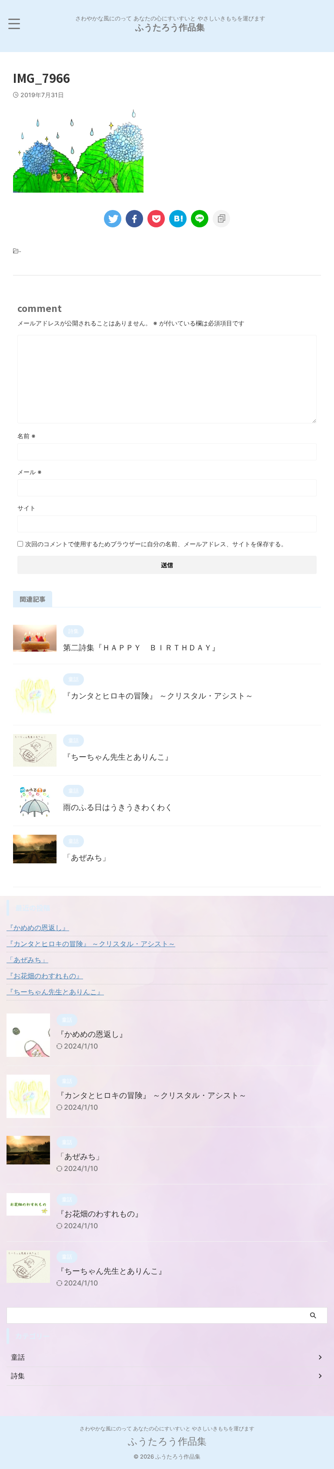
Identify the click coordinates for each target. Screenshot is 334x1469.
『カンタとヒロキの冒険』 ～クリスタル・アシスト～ (158, 695)
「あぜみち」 (86, 857)
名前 (26, 435)
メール (29, 471)
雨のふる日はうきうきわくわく (118, 807)
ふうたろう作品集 (170, 27)
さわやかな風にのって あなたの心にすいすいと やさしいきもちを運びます (167, 1428)
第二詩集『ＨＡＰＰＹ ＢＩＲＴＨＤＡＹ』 (141, 647)
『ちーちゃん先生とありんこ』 (118, 756)
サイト (26, 508)
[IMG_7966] (178, 218)
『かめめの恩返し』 (38, 927)
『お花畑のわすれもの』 (45, 975)
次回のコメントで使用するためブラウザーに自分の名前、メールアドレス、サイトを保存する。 (156, 544)
